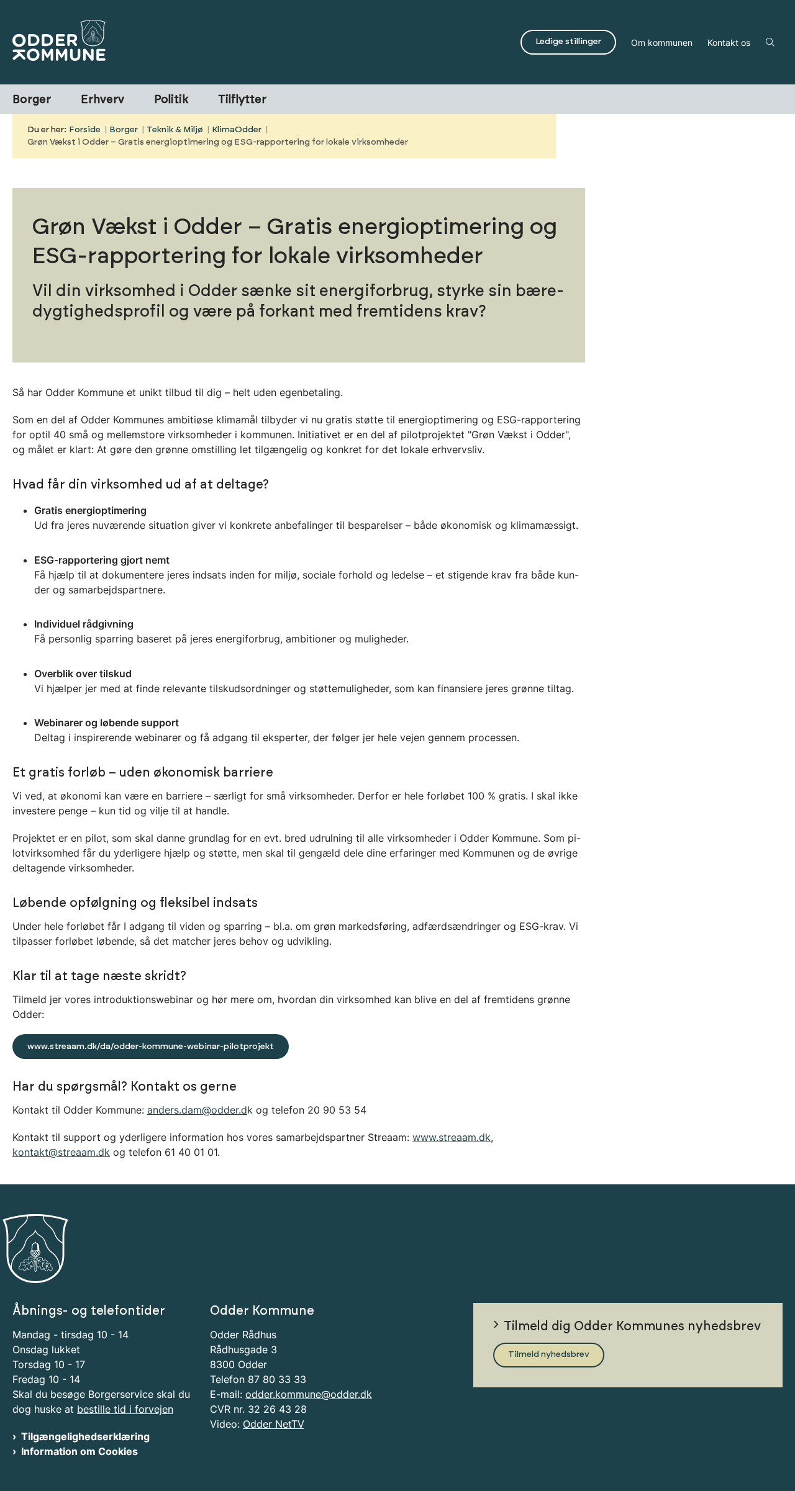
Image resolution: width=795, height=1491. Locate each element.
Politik (171, 100)
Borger (31, 100)
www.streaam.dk (451, 1137)
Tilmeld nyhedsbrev (548, 1354)
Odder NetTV (273, 1424)
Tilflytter (242, 100)
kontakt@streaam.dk (61, 1152)
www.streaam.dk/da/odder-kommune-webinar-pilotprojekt (150, 1046)
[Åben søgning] (770, 42)
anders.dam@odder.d (197, 1110)
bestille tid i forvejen (125, 1409)
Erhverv (102, 100)
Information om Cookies (79, 1451)
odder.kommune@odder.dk (308, 1394)
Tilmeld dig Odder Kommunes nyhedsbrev (632, 1326)
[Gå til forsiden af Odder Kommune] (262, 42)
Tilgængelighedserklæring (85, 1436)
